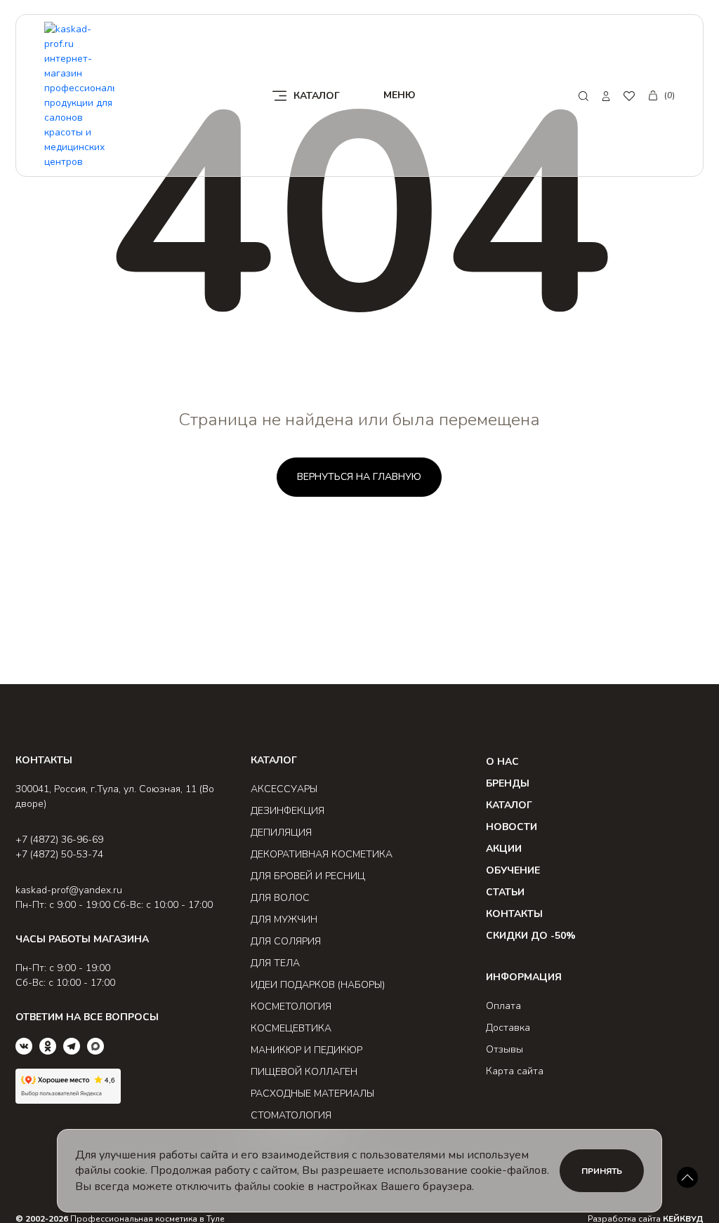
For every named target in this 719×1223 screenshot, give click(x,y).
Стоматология (291, 1115)
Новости (511, 827)
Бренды (507, 783)
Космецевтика (291, 1028)
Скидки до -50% (531, 935)
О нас (502, 761)
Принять (601, 1171)
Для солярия (286, 941)
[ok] (47, 1046)
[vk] (23, 1046)
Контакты (514, 914)
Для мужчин (284, 919)
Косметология (291, 1006)
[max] (95, 1046)
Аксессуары (284, 789)
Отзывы (504, 1049)
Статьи (505, 892)
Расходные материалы (312, 1093)
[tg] (71, 1046)
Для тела (275, 963)
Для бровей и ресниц (308, 876)
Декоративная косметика (322, 854)
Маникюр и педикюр (306, 1050)
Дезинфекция (287, 810)
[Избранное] (629, 95)
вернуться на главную (359, 476)
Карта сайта (514, 1071)
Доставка (508, 1027)
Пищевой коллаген (304, 1071)
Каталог (509, 805)
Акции (504, 848)
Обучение (513, 870)
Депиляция (281, 832)
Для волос (280, 897)
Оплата (503, 1006)
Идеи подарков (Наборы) (318, 984)
